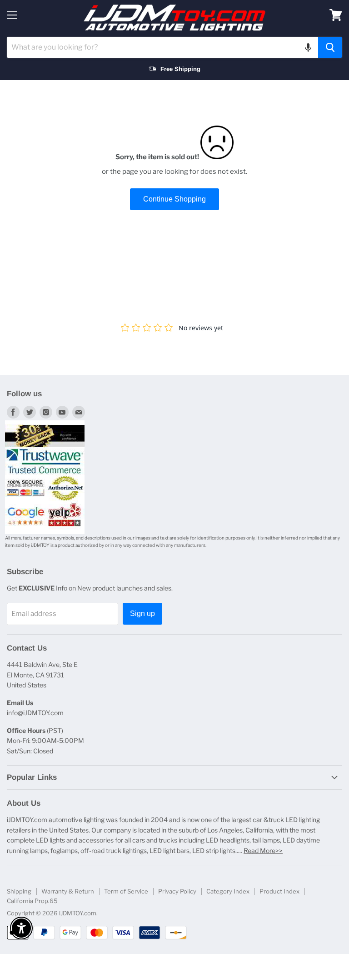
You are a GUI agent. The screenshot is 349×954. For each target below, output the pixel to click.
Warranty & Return (67, 891)
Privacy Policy (177, 891)
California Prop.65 (32, 900)
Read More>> (263, 850)
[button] (308, 47)
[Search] (330, 47)
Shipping (19, 891)
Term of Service (126, 891)
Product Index (279, 891)
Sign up (142, 613)
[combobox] (162, 47)
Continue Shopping (174, 199)
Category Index (227, 891)
